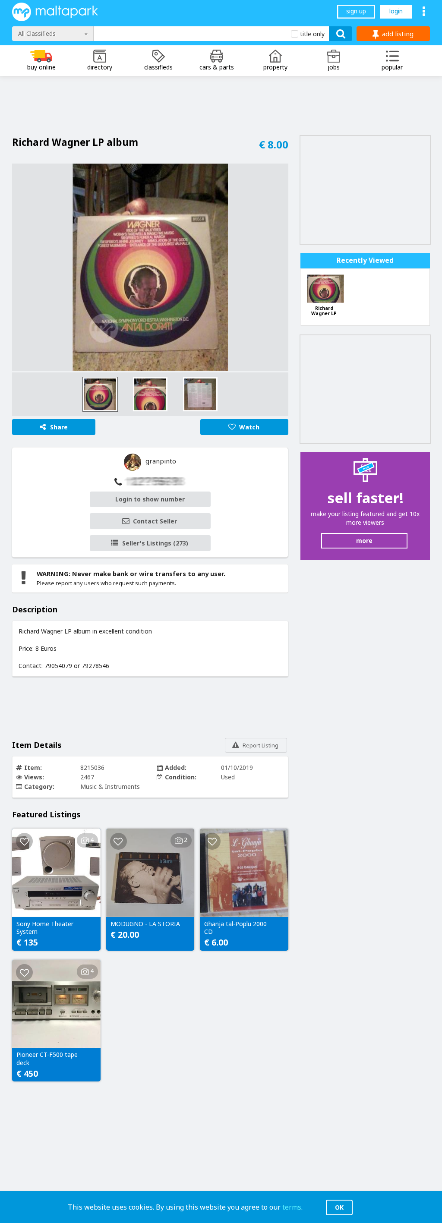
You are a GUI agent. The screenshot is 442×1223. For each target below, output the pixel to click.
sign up (356, 11)
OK (339, 1207)
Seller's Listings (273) (155, 543)
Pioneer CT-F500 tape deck (47, 1058)
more (364, 540)
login (396, 11)
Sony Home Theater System (44, 928)
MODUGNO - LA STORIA (145, 924)
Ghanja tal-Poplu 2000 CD (235, 928)
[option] (150, 267)
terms (291, 1207)
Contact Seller (155, 521)
